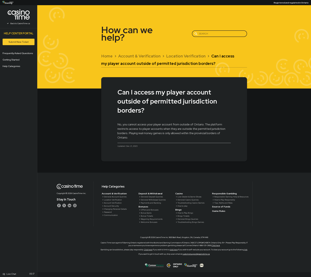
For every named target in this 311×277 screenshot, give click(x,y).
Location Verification (113, 200)
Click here (216, 245)
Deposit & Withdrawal (150, 193)
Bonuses (143, 206)
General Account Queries (115, 196)
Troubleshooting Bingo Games (191, 222)
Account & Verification (114, 193)
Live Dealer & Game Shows (189, 196)
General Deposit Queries (152, 196)
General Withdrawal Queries (153, 200)
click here (174, 250)
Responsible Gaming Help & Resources (231, 196)
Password (108, 212)
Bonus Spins (146, 213)
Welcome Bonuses (149, 222)
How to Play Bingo (185, 213)
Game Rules (218, 211)
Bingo (178, 209)
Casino (179, 193)
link (245, 250)
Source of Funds (221, 206)
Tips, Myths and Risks (223, 203)
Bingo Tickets (183, 216)
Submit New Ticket (19, 41)
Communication (111, 215)
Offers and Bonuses (149, 210)
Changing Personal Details (115, 209)
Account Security (111, 206)
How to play (182, 206)
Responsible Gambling (224, 193)
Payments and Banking (151, 203)
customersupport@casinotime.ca (196, 254)
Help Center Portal (18, 33)
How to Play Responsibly (224, 200)
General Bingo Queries (188, 219)
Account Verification (113, 203)
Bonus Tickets (147, 216)
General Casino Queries (188, 200)
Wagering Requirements (151, 219)
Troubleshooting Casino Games (191, 203)
